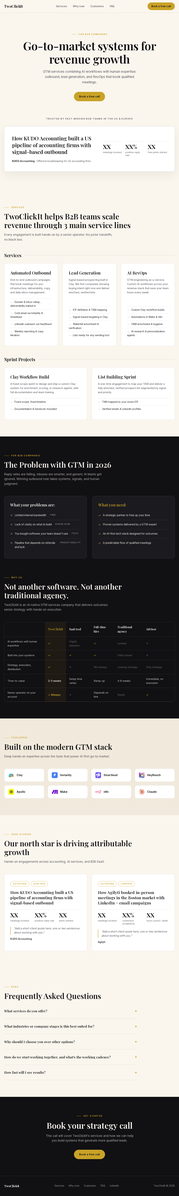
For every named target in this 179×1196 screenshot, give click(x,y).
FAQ (112, 6)
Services (61, 6)
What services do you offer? (25, 1011)
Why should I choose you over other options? (39, 1041)
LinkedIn (114, 1185)
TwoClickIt (13, 6)
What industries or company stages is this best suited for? (49, 1026)
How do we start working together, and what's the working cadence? (57, 1057)
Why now (78, 6)
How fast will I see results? (25, 1072)
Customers (97, 6)
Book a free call (161, 6)
